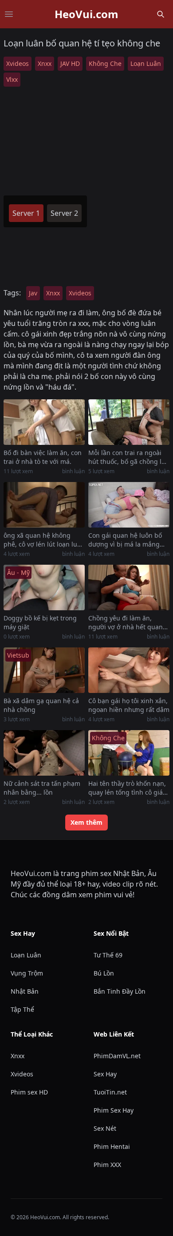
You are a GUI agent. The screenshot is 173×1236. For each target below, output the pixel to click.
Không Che (105, 63)
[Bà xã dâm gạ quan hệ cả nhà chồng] (44, 670)
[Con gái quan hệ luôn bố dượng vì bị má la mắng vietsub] (128, 505)
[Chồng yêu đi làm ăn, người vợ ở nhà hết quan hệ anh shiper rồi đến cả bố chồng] (128, 587)
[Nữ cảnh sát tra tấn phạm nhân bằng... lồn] (44, 753)
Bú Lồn (104, 973)
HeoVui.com (86, 14)
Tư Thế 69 (108, 955)
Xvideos (17, 63)
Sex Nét (105, 1128)
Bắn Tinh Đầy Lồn (119, 991)
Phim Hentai (112, 1146)
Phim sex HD (29, 1092)
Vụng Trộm (27, 973)
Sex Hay (105, 1074)
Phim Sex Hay (114, 1110)
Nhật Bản (25, 991)
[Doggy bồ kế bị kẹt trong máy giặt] (44, 587)
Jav (33, 293)
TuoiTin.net (110, 1092)
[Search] (160, 14)
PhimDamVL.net (117, 1056)
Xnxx (44, 63)
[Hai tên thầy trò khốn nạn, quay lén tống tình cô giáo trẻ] (128, 753)
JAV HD (70, 63)
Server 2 (64, 213)
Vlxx (12, 79)
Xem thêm (86, 822)
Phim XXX (107, 1164)
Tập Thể (22, 1009)
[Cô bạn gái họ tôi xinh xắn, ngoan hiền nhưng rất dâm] (128, 670)
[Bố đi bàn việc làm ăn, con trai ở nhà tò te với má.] (44, 422)
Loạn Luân (145, 63)
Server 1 (26, 213)
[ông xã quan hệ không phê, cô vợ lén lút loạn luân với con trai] (44, 505)
